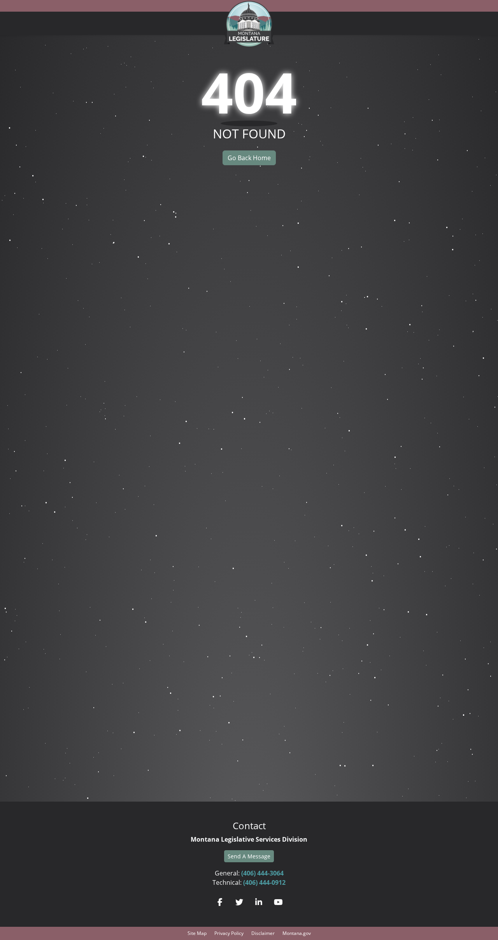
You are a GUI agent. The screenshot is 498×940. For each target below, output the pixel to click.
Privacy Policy (229, 933)
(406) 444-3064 (262, 873)
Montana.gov (296, 933)
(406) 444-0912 (264, 882)
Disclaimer (263, 933)
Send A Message (249, 856)
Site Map (197, 933)
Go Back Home (249, 158)
